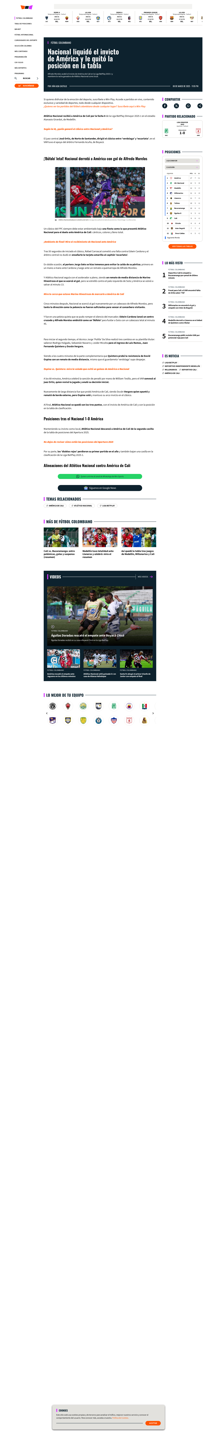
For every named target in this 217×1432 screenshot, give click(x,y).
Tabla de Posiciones (23, 24)
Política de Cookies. (120, 1418)
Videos (55, 577)
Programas (19, 73)
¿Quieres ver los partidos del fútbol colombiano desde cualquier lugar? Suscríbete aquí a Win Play (94, 106)
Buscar (26, 78)
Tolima (177, 203)
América (177, 178)
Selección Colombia (23, 46)
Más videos (143, 576)
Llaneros (177, 198)
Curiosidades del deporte (26, 40)
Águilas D (177, 213)
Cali (175, 218)
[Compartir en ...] (199, 105)
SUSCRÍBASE (28, 85)
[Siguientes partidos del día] (199, 17)
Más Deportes (20, 68)
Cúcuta (178, 223)
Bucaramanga (179, 208)
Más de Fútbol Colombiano (69, 521)
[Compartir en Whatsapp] (188, 105)
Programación (21, 57)
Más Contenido (21, 51)
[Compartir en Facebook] (164, 105)
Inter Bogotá (180, 228)
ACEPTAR (153, 1423)
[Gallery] (100, 713)
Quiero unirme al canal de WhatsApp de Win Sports (102, 476)
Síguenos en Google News (102, 488)
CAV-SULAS (19, 62)
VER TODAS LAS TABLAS (182, 246)
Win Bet (18, 29)
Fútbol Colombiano (24, 18)
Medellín (177, 188)
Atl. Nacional (179, 183)
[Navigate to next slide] (153, 713)
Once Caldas (180, 233)
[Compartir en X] (176, 105)
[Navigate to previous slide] (47, 713)
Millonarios (178, 193)
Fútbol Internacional (24, 35)
